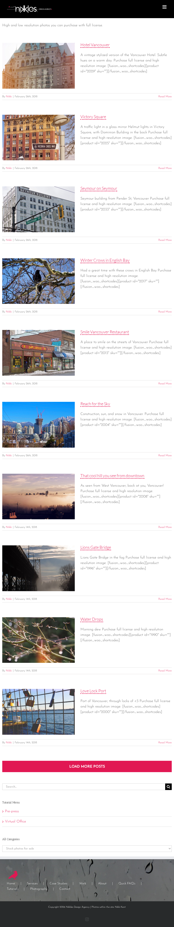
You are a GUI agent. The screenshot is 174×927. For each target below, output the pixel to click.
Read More (165, 96)
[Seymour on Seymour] (38, 209)
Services (32, 883)
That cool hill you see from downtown (112, 475)
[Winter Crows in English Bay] (38, 281)
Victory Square (93, 116)
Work (82, 883)
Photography (38, 889)
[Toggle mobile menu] (164, 7)
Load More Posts (87, 766)
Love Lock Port (93, 690)
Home (11, 883)
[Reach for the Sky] (38, 425)
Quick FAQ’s (126, 883)
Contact (64, 889)
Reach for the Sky (95, 403)
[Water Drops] (38, 640)
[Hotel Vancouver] (38, 66)
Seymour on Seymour (98, 188)
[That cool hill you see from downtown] (38, 497)
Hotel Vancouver (95, 44)
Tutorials (12, 889)
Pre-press (12, 811)
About (102, 883)
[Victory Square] (38, 138)
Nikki (9, 96)
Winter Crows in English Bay (105, 260)
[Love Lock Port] (38, 712)
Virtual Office (15, 821)
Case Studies (58, 883)
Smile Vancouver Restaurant (104, 331)
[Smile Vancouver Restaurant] (38, 353)
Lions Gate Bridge (95, 547)
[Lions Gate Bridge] (38, 568)
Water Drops (91, 619)
